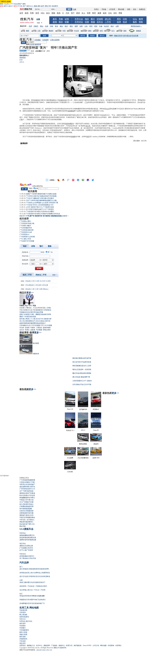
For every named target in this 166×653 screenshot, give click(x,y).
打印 (21, 60)
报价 (87, 19)
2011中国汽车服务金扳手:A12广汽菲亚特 (40, 209)
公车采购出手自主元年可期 (81, 384)
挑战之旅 (28, 556)
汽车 (20, 6)
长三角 (22, 558)
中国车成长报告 (30, 316)
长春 (100, 26)
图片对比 (29, 621)
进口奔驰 (23, 569)
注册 (74, 9)
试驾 (67, 19)
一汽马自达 (30, 586)
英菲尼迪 (39, 569)
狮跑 (26, 535)
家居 (28, 6)
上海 (24, 550)
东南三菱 (23, 582)
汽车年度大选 (127, 36)
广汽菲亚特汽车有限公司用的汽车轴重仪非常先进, (43, 214)
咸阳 (21, 546)
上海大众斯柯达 (34, 573)
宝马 (32, 535)
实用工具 (24, 607)
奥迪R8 (96, 444)
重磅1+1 (22, 316)
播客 (39, 6)
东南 (39, 603)
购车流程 (22, 637)
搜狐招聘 (47, 645)
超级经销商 (23, 323)
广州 (28, 550)
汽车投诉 (22, 612)
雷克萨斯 (46, 569)
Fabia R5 (96, 430)
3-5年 (37, 289)
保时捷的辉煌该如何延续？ (36, 323)
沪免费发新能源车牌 (26, 506)
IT (18, 6)
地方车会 (22, 543)
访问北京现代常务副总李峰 (33, 312)
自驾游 (22, 556)
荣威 (24, 603)
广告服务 (54, 645)
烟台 (61, 26)
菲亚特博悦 (68, 124)
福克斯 (30, 537)
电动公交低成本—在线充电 (81, 369)
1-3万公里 (37, 285)
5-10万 (37, 281)
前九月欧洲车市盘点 (26, 504)
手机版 (104, 9)
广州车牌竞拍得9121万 (27, 489)
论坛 (135, 19)
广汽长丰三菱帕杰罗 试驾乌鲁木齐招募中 (40, 198)
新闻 (26, 13)
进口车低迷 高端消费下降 (81, 377)
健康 (99, 13)
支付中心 (39, 645)
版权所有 (63, 648)
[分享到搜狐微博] (58, 180)
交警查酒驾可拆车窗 (26, 513)
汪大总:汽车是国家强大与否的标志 (39, 310)
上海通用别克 (45, 573)
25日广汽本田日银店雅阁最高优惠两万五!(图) (41, 200)
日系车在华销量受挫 (26, 511)
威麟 (43, 596)
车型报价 (22, 626)
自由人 (27, 558)
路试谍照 (36, 343)
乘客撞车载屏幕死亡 (26, 522)
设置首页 (22, 645)
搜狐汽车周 (118, 36)
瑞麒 (39, 596)
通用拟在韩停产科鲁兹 (27, 493)
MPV (101, 31)
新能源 (138, 31)
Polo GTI (70, 409)
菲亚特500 (62, 100)
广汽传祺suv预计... (25, 221)
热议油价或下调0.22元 (27, 524)
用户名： (38, 9)
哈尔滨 (106, 26)
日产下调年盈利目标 (26, 491)
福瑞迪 (22, 535)
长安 (37, 321)
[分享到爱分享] (93, 180)
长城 (21, 603)
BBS (49, 6)
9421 (32, 556)
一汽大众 (36, 590)
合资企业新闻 (55, 40)
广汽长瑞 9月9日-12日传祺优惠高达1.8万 (39, 205)
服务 (135, 22)
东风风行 (42, 600)
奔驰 (29, 540)
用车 (119, 19)
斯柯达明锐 (83, 444)
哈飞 (37, 600)
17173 (12, 4)
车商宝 (96, 9)
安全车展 (135, 36)
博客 (46, 6)
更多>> (54, 275)
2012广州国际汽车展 (26, 502)
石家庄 (36, 26)
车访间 (21, 328)
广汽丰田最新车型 (25, 228)
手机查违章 (23, 610)
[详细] (49, 308)
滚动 (134, 9)
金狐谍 (32, 330)
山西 (31, 546)
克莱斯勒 (71, 111)
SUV (113, 31)
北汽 (33, 321)
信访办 (21, 330)
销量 (67, 22)
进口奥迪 (29, 569)
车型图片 (22, 628)
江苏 (28, 548)
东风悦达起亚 (24, 573)
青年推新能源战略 (25, 509)
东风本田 (23, 586)
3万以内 (28, 281)
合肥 (117, 26)
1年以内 (28, 289)
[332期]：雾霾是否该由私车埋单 (40, 314)
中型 (64, 31)
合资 (21, 580)
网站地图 (121, 9)
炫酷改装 (36, 354)
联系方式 (69, 645)
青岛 (56, 26)
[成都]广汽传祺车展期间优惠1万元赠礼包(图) (41, 194)
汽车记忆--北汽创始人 (26, 520)
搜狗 (24, 4)
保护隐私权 (77, 645)
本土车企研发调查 (25, 321)
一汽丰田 (42, 590)
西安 (95, 26)
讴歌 (34, 569)
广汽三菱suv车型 (25, 239)
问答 (125, 19)
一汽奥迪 (37, 586)
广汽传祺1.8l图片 (25, 226)
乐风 (34, 537)
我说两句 (55, 6)
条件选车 (22, 623)
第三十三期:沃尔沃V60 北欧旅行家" (39, 319)
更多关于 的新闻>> (44, 216)
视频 (35, 6)
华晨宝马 (29, 582)
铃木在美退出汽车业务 (27, 495)
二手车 (108, 22)
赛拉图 (33, 540)
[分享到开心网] (73, 180)
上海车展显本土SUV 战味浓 (82, 381)
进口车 (108, 19)
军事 (32, 13)
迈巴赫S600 (83, 409)
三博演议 (39, 328)
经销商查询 (23, 639)
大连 (86, 26)
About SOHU (87, 645)
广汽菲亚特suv (24, 234)
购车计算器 (23, 632)
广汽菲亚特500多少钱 (26, 223)
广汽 (86, 102)
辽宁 (21, 550)
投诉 (125, 22)
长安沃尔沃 (38, 576)
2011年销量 (48, 325)
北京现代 (44, 586)
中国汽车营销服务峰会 (27, 517)
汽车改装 (22, 641)
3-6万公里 (44, 285)
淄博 (76, 26)
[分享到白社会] (68, 180)
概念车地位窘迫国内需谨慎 (81, 373)
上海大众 (29, 590)
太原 (46, 26)
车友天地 (33, 558)
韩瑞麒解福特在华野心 (27, 498)
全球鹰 (32, 596)
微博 (141, 19)
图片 (93, 19)
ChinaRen (7, 4)
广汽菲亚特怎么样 (25, 232)
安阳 (28, 546)
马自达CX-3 (70, 430)
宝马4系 (70, 472)
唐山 (41, 26)
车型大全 (79, 19)
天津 (30, 26)
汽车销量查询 (24, 630)
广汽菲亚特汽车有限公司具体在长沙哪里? (40, 211)
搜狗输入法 (31, 645)
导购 (61, 19)
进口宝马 (23, 576)
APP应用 (112, 9)
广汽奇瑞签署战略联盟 (27, 480)
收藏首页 (142, 9)
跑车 (125, 31)
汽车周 (32, 44)
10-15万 (42, 281)
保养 (119, 22)
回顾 (128, 9)
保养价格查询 (24, 617)
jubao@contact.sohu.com (44, 650)
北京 (24, 546)
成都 (24, 548)
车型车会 (22, 533)
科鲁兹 (25, 537)
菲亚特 (36, 100)
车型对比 (79, 22)
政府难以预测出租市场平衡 (81, 358)
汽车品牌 (24, 562)
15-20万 (48, 281)
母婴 (89, 13)
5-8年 (41, 289)
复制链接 (22, 58)
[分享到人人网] (78, 180)
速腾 (21, 540)
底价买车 (22, 643)
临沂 (66, 26)
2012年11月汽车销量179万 (35, 325)
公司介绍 (96, 645)
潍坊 (71, 26)
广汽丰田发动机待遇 (26, 230)
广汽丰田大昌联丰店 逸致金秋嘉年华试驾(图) (41, 196)
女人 (31, 6)
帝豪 (21, 600)
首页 (21, 13)
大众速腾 (70, 458)
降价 (61, 22)
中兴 (31, 603)
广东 (21, 548)
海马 (36, 596)
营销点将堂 (47, 330)
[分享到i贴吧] (88, 180)
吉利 (24, 596)
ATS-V (83, 430)
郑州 (90, 26)
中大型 (76, 31)
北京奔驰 (23, 590)
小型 (38, 31)
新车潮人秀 (23, 319)
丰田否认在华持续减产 (27, 484)
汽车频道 (37, 40)
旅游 (104, 13)
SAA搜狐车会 (26, 529)
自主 (21, 594)
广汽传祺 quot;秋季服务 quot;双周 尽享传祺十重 (42, 203)
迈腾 (29, 535)
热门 (21, 567)
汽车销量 (22, 325)
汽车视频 (39, 330)
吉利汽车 (47, 321)
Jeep (107, 109)
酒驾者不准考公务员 (26, 515)
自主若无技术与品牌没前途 (81, 362)
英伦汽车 (26, 600)
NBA (42, 13)
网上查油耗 (23, 615)
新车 (55, 19)
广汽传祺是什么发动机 (27, 237)
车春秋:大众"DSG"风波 (27, 305)
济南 (51, 26)
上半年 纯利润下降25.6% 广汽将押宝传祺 (40, 207)
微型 (27, 31)
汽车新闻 (45, 40)
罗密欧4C (96, 409)
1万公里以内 (29, 285)
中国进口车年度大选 (26, 500)
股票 (58, 13)
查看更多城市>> (136, 26)
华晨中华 (33, 600)
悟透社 (27, 330)
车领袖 (21, 312)
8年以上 (46, 289)
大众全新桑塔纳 (83, 458)
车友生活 (22, 554)
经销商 (100, 19)
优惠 (87, 22)
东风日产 (42, 582)
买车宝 (100, 22)
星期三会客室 (24, 314)
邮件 (42, 6)
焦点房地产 (18, 4)
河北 (31, 548)
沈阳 (81, 26)
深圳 (31, 550)
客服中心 (62, 645)
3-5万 (33, 281)
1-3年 (33, 289)
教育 (94, 13)
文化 (110, 13)
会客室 (27, 328)
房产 (24, 6)
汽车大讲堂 (23, 310)
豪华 (89, 31)
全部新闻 (111, 645)
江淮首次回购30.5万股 (27, 482)
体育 (5, 6)
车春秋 (32, 328)
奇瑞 (21, 596)
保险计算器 (23, 634)
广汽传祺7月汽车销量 (26, 241)
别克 (21, 537)
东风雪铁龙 (46, 576)
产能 (21, 119)
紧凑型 (51, 31)
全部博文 (118, 645)
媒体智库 (38, 44)
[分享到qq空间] (63, 180)
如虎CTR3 (96, 458)
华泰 (28, 596)
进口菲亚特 (30, 576)
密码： (53, 9)
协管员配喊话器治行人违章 (81, 366)
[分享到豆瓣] (83, 180)
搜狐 (1, 4)
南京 (112, 26)
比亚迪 (41, 321)
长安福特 (36, 582)
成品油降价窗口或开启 (27, 487)
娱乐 (10, 6)
